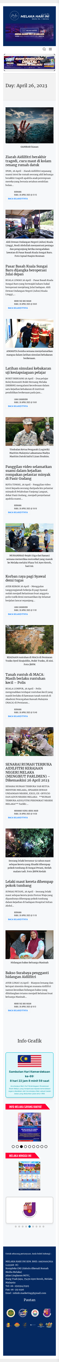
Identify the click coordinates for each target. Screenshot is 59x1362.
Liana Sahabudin (21, 399)
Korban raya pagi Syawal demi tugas (26, 578)
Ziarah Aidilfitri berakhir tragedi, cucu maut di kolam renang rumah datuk (28, 161)
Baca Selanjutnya (18, 198)
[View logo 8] (40, 1226)
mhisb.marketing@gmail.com (29, 1293)
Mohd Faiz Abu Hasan (22, 301)
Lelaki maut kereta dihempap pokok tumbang (29, 883)
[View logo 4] (26, 1226)
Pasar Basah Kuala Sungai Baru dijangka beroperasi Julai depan (27, 270)
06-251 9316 (17, 1289)
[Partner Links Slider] (29, 1210)
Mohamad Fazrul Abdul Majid (26, 810)
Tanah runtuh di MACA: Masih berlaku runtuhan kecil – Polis (25, 678)
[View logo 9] (43, 1226)
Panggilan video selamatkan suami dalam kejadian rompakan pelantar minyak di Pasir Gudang (29, 473)
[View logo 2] (19, 1226)
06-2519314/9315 (19, 1286)
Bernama (17, 191)
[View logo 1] (16, 1226)
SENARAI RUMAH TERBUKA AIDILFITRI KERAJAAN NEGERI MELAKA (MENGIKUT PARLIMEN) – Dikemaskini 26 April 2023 (29, 772)
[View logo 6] (33, 1226)
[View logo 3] (23, 1226)
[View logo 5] (29, 1226)
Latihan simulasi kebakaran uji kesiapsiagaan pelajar (28, 370)
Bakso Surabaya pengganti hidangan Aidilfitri (27, 975)
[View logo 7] (36, 1226)
